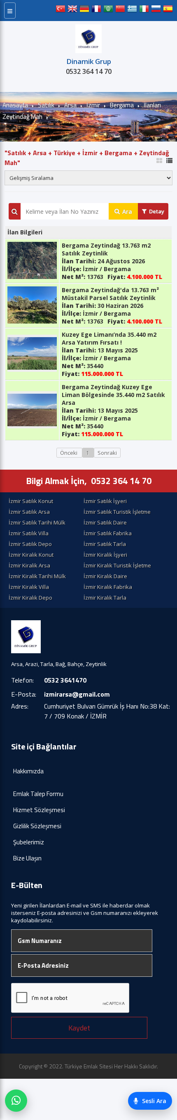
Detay (156, 211)
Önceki (69, 452)
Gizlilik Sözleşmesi (37, 826)
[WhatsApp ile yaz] (16, 1100)
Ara (127, 211)
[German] (84, 10)
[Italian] (144, 10)
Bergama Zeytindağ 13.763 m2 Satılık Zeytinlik (106, 249)
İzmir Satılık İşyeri (105, 501)
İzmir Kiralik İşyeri (105, 554)
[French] (96, 10)
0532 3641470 (65, 680)
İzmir (93, 105)
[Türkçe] (60, 10)
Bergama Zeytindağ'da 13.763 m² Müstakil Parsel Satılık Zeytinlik (110, 294)
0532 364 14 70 (89, 71)
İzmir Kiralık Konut (31, 554)
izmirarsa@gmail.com (77, 694)
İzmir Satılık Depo (30, 544)
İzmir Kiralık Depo (30, 597)
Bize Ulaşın (27, 858)
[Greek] (132, 10)
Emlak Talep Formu (38, 794)
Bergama (122, 105)
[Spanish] (168, 10)
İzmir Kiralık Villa (29, 587)
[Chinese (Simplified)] (120, 10)
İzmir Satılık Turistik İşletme (117, 511)
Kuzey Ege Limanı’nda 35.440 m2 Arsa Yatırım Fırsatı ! (109, 338)
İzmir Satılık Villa (29, 533)
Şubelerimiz (28, 842)
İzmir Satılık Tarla (105, 544)
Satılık (46, 105)
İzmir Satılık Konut (31, 501)
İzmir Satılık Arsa (29, 511)
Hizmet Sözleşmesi (39, 810)
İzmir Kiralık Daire (105, 576)
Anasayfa (15, 105)
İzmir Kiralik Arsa (29, 565)
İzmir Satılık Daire (105, 522)
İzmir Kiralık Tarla (105, 597)
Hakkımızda (28, 771)
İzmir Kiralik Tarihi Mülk (37, 576)
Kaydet (79, 1027)
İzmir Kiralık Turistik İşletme (117, 565)
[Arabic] (108, 10)
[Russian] (156, 10)
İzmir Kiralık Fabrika (108, 587)
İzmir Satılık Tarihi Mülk (37, 522)
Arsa (70, 105)
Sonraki (107, 452)
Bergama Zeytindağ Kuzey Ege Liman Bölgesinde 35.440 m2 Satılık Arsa (113, 394)
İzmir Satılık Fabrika (108, 533)
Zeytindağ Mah (22, 116)
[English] (72, 10)
